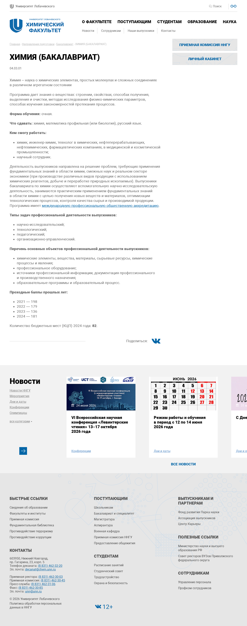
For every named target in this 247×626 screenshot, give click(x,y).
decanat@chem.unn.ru (40, 569)
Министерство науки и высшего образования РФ (201, 548)
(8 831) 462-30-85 (31, 588)
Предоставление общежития (114, 543)
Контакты (168, 31)
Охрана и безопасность (111, 583)
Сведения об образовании (28, 507)
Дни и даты (18, 402)
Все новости (183, 464)
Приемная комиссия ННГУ (204, 45)
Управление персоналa (194, 582)
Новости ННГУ (20, 390)
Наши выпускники (141, 31)
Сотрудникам (111, 31)
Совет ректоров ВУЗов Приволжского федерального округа (205, 558)
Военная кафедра (107, 531)
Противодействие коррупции (30, 537)
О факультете (97, 21)
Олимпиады (18, 413)
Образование (202, 21)
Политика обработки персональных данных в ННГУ (36, 605)
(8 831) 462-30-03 (50, 577)
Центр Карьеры (189, 524)
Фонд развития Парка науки (198, 512)
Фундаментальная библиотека (32, 525)
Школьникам (103, 507)
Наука (229, 21)
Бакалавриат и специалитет (114, 513)
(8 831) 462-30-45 (53, 580)
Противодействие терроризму (31, 531)
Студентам (169, 21)
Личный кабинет (205, 59)
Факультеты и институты (28, 513)
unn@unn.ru (33, 591)
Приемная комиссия (24, 519)
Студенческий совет (108, 571)
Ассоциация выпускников (196, 518)
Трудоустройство (106, 577)
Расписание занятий (109, 565)
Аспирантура (103, 525)
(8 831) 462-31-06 (43, 584)
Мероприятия (19, 396)
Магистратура (104, 519)
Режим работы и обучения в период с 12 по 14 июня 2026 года (180, 422)
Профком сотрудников (194, 588)
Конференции (19, 407)
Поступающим (134, 21)
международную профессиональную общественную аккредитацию (100, 206)
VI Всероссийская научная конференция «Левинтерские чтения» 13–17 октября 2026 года (99, 424)
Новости (88, 31)
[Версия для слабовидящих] (233, 5)
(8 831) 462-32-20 (50, 566)
